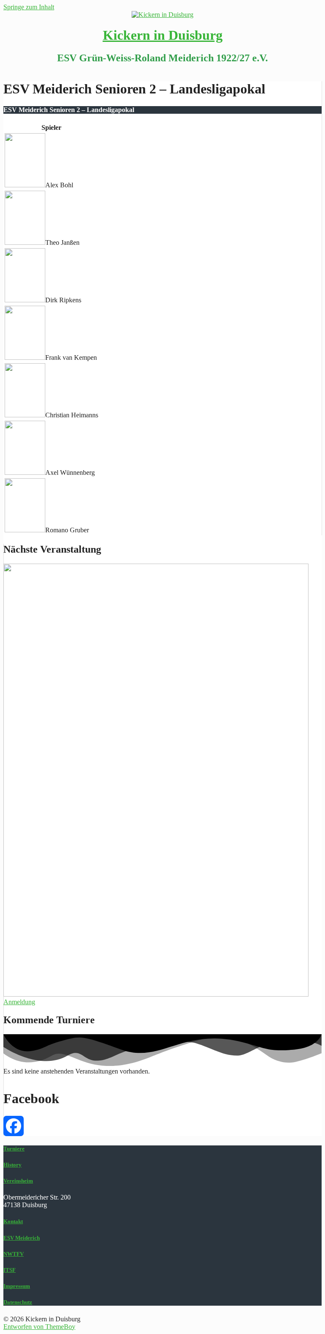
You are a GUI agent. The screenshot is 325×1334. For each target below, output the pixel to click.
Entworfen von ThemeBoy (39, 1326)
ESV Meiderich (21, 1238)
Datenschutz (17, 1302)
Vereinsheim (18, 1181)
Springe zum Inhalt (28, 7)
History (12, 1164)
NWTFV (13, 1254)
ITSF (9, 1270)
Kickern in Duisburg (163, 35)
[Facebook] (162, 1126)
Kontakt (13, 1221)
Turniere (14, 1148)
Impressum (16, 1286)
